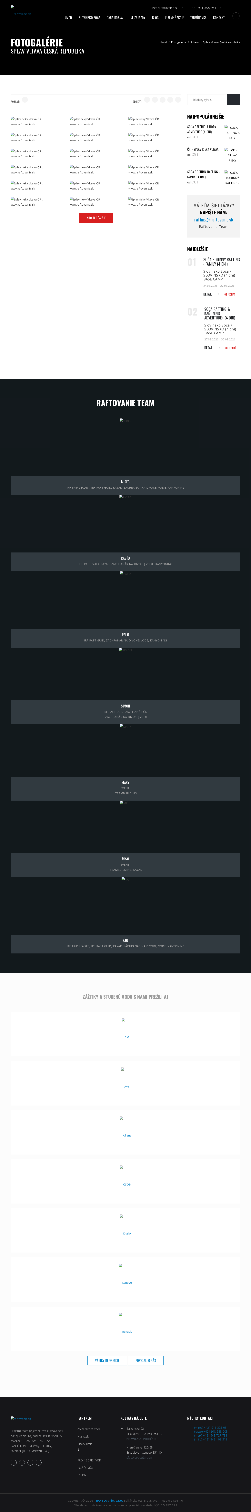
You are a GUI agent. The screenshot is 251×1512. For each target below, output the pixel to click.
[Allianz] (125, 1135)
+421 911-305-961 (203, 8)
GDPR (89, 1460)
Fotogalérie (178, 42)
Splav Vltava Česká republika (221, 42)
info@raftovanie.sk (165, 8)
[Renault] (125, 1331)
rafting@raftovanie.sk (213, 219)
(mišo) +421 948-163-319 (210, 1439)
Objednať (229, 294)
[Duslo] (125, 1233)
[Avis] (125, 1086)
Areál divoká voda (89, 1429)
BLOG (155, 17)
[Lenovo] (125, 1282)
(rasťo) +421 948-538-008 (211, 1431)
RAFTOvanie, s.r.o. (109, 1500)
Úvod (163, 42)
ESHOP (81, 1475)
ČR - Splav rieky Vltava (202, 149)
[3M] (125, 1037)
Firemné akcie (174, 17)
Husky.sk (83, 1436)
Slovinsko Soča (89, 17)
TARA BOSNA (115, 17)
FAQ (80, 1460)
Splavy (194, 42)
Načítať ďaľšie (96, 218)
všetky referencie (107, 1360)
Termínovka (198, 17)
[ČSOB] (125, 1184)
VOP (98, 1460)
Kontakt (219, 17)
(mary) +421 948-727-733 (210, 1435)
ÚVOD (68, 17)
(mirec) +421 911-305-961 (211, 1427)
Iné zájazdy (138, 17)
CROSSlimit (84, 1444)
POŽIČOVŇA (85, 1468)
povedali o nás (146, 1360)
